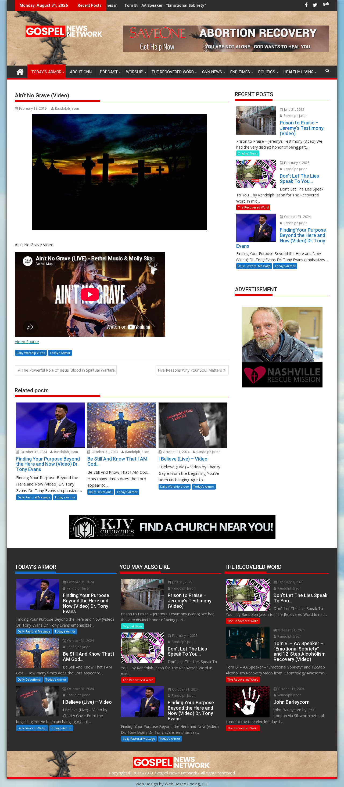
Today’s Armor (46, 72)
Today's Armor (59, 353)
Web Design (146, 783)
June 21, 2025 (293, 109)
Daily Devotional (100, 492)
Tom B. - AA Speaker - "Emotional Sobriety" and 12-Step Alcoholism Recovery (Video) (153, 5)
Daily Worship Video (30, 353)
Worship (134, 72)
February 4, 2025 (296, 162)
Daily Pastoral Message (34, 497)
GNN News (212, 72)
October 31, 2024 (33, 452)
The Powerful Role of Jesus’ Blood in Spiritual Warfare (68, 370)
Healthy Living (299, 72)
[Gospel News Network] (20, 71)
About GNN (81, 72)
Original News (248, 153)
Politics (266, 72)
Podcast (109, 72)
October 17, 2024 (290, 689)
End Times (240, 72)
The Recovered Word (173, 72)
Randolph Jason (67, 108)
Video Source (27, 341)
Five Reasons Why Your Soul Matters (190, 370)
